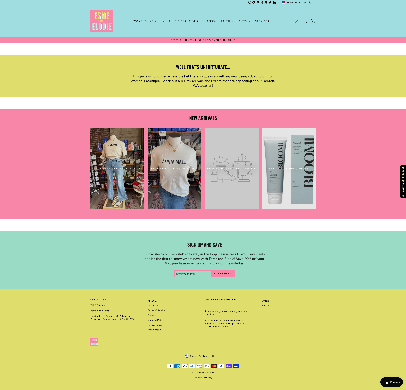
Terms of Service (156, 310)
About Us (153, 300)
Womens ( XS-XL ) (147, 21)
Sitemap (152, 315)
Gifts (243, 21)
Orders (265, 300)
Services (262, 21)
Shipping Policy (156, 320)
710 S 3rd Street (99, 305)
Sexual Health (218, 21)
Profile (265, 305)
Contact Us (153, 305)
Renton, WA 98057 (100, 310)
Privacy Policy (155, 324)
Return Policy (155, 329)
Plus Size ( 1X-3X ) (184, 21)
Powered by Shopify (203, 378)
